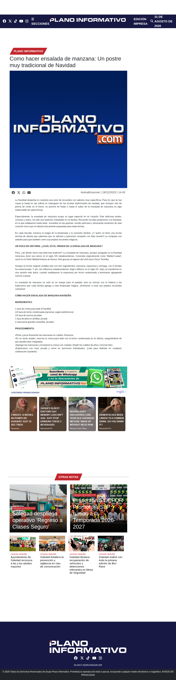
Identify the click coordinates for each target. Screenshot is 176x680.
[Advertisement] (68, 450)
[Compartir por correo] (29, 192)
